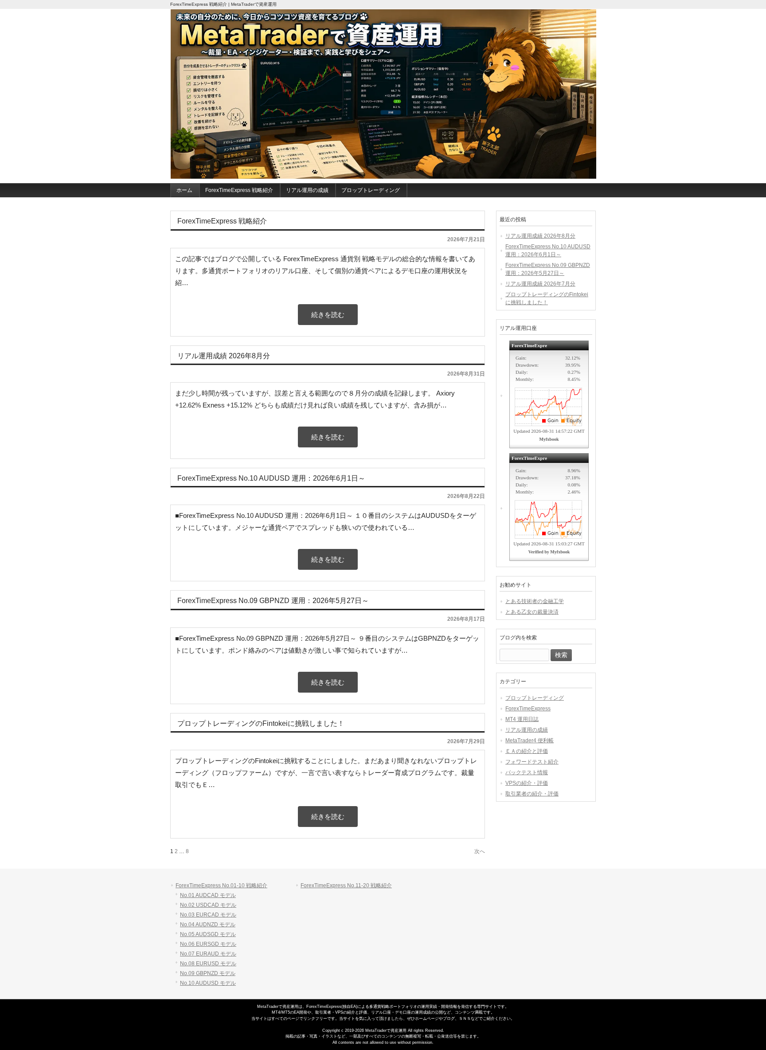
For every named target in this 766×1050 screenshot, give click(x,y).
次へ (479, 851)
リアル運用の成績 (526, 730)
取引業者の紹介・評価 (532, 794)
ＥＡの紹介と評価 (526, 751)
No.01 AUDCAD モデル (208, 895)
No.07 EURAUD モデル (208, 954)
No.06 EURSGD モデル (208, 944)
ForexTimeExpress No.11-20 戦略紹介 (346, 885)
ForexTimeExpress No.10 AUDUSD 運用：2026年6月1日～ (547, 250)
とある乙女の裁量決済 (532, 612)
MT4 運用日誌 (522, 719)
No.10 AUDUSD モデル (208, 983)
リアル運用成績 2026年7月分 (540, 284)
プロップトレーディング (534, 698)
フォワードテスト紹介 (532, 762)
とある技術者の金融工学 (534, 601)
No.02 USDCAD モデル (208, 905)
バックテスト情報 (526, 772)
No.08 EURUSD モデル (208, 963)
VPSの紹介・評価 (526, 783)
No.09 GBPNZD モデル (207, 973)
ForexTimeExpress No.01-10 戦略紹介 (221, 885)
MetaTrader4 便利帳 (529, 740)
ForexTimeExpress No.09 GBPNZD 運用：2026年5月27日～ (547, 269)
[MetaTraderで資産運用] (383, 94)
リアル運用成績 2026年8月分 (540, 236)
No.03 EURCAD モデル (208, 915)
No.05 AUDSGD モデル (208, 934)
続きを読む (327, 314)
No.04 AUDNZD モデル (207, 924)
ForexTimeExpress (528, 708)
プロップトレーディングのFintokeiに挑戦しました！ (546, 298)
